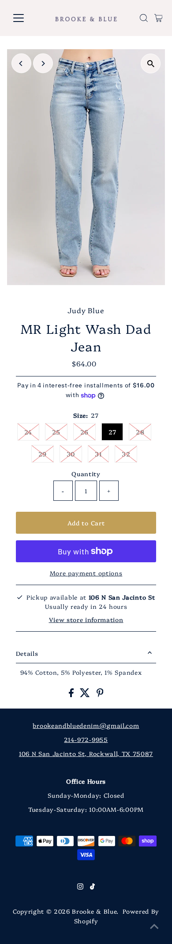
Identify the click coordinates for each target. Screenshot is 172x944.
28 (140, 431)
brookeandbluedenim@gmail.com (86, 725)
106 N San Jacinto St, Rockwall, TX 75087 (86, 753)
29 (42, 453)
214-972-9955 (86, 739)
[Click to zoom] (151, 63)
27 (112, 431)
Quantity (85, 473)
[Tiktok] (92, 886)
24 (28, 431)
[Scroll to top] (154, 926)
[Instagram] (80, 886)
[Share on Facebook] (72, 694)
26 (84, 431)
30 (71, 453)
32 (126, 453)
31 (98, 453)
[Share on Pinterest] (100, 694)
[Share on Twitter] (86, 694)
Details (27, 653)
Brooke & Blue (94, 911)
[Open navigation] (25, 18)
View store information (86, 619)
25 (56, 431)
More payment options (86, 573)
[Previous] (21, 63)
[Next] (43, 63)
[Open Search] (144, 18)
